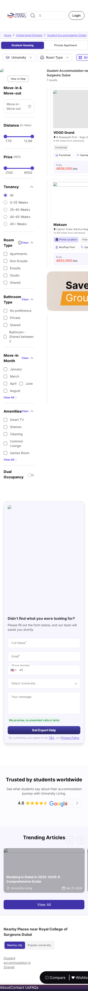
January (16, 369)
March (14, 376)
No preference (20, 310)
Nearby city (14, 945)
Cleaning (16, 434)
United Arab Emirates (29, 35)
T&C (51, 737)
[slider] (5, 136)
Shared (15, 282)
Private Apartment (65, 45)
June (29, 383)
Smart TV (17, 420)
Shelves (15, 427)
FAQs (34, 987)
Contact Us (20, 987)
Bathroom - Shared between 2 (21, 336)
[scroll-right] (77, 803)
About (5, 987)
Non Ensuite (19, 261)
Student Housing (23, 45)
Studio (14, 275)
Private (15, 318)
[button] (13, 670)
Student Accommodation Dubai (66, 35)
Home (7, 35)
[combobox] (46, 15)
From (66, 167)
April (13, 383)
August (15, 391)
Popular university (39, 945)
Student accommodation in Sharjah (17, 962)
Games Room (19, 453)
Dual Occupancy (13, 474)
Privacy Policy (70, 737)
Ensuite (15, 268)
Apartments (18, 254)
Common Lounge (16, 443)
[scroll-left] (66, 803)
